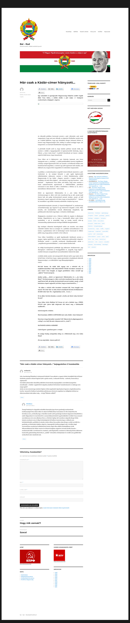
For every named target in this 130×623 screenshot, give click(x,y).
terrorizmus (102, 239)
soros (103, 236)
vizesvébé (106, 241)
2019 (56, 583)
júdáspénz (96, 218)
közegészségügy (98, 226)
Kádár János (97, 223)
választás (90, 244)
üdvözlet (93, 247)
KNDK (94, 220)
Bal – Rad (25, 44)
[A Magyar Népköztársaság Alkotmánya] (97, 150)
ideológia (90, 218)
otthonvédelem (92, 236)
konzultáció (101, 220)
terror (96, 239)
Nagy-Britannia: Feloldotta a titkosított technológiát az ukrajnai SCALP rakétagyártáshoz (99, 178)
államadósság (97, 244)
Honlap (22, 497)
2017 (56, 586)
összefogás (105, 244)
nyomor (90, 234)
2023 (56, 577)
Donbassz (97, 213)
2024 (56, 575)
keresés (90, 220)
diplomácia (91, 213)
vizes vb (101, 241)
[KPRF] (30, 556)
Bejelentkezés (24, 575)
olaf (94, 234)
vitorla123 (29, 404)
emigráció (90, 215)
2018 (56, 585)
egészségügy (105, 213)
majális (21, 96)
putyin (99, 236)
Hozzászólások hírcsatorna (27, 578)
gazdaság (101, 215)
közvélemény (91, 228)
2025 (56, 574)
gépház (107, 215)
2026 (56, 572)
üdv (89, 247)
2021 (56, 580)
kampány (103, 218)
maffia (102, 228)
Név (21, 482)
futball (96, 215)
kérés (103, 223)
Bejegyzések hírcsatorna (27, 576)
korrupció (90, 223)
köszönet (90, 226)
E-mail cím (23, 489)
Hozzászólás (24, 459)
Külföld (100, 31)
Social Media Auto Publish (58, 622)
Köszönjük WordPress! (31, 615)
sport (107, 236)
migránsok (98, 231)
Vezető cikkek (84, 31)
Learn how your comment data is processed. (56, 508)
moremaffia (105, 231)
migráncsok (91, 231)
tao (93, 239)
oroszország (100, 234)
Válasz (22, 397)
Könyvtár (93, 31)
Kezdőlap (68, 31)
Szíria (89, 239)
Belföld (76, 31)
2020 (56, 582)
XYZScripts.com (73, 622)
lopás (97, 228)
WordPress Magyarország (27, 579)
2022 (56, 578)
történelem (91, 241)
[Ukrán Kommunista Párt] (59, 555)
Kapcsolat (107, 31)
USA (96, 241)
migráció (107, 228)
